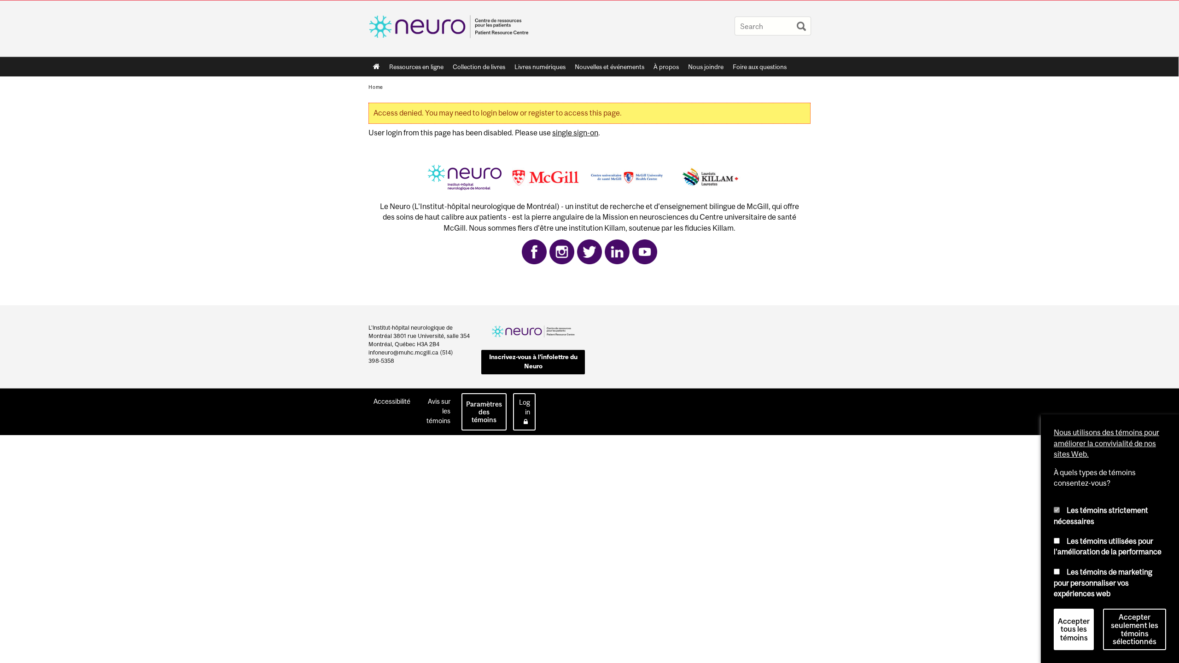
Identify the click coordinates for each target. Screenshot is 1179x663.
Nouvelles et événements (609, 66)
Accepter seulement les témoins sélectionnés (1134, 629)
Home (376, 66)
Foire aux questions (760, 66)
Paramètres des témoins (484, 412)
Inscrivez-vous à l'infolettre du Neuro (533, 361)
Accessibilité (392, 401)
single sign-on (575, 132)
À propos (666, 66)
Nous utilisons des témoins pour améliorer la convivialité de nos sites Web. (1106, 443)
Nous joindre (706, 66)
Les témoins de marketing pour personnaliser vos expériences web (1103, 583)
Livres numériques (540, 66)
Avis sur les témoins (438, 411)
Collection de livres (479, 66)
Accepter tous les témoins (1074, 629)
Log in (524, 407)
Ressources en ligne (416, 66)
